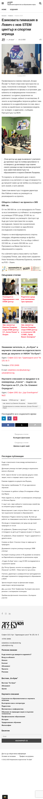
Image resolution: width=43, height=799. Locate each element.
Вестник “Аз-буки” (9, 683)
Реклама (5, 672)
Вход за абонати (8, 657)
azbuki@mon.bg (8, 373)
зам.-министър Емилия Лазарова (14, 403)
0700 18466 (14, 365)
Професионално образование (13, 716)
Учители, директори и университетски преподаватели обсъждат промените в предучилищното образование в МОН (21, 576)
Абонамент (6, 666)
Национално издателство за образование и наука (21, 4)
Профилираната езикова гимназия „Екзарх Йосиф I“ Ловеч (20, 407)
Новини (10, 16)
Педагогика (6, 706)
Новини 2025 (19, 16)
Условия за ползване (9, 756)
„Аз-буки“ (11, 39)
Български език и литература (13, 703)
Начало (4, 16)
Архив (4, 689)
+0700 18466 (6, 639)
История (5, 719)
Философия (6, 725)
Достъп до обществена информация (14, 753)
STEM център (13, 400)
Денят (23, 400)
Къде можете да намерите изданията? (16, 654)
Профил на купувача (26, 756)
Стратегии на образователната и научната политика (18, 699)
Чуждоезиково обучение (11, 722)
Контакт (5, 663)
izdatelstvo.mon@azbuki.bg (18, 370)
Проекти (5, 669)
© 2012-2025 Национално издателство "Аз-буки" (17, 759)
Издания (14, 9)
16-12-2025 (21, 39)
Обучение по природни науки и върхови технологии (17, 713)
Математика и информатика (12, 709)
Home (4, 9)
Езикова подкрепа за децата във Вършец (16, 481)
